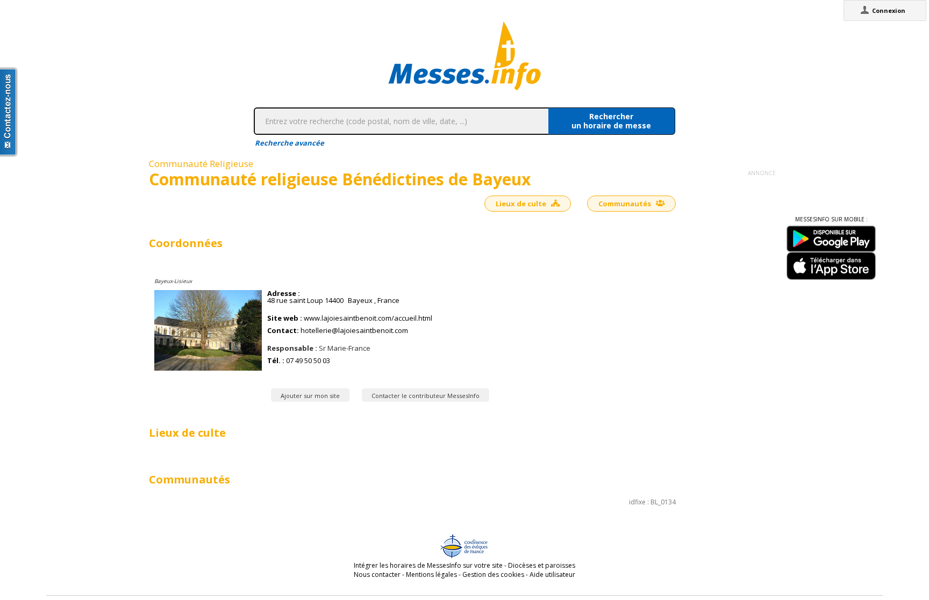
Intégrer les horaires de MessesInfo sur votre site (428, 565)
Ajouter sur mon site (310, 396)
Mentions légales (431, 574)
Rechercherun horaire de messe (611, 121)
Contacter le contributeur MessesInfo (425, 396)
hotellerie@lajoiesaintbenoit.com (354, 330)
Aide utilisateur (552, 574)
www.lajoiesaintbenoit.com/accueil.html (368, 318)
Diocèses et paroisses (541, 565)
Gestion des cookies (493, 574)
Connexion (888, 10)
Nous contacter (377, 574)
